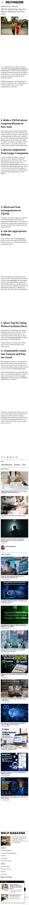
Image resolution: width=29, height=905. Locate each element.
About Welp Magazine (6, 850)
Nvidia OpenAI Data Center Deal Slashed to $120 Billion (14, 675)
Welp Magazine (11, 546)
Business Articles (6, 6)
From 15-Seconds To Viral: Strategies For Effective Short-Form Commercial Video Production (13, 540)
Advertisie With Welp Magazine (9, 853)
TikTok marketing (20, 238)
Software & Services (6, 869)
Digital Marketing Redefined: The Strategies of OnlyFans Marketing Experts (14, 491)
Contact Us (3, 855)
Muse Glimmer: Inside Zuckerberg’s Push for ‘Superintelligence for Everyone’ (13, 724)
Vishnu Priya (5, 677)
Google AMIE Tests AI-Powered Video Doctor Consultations (13, 699)
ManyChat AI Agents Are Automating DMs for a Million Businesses (14, 773)
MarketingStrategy (7, 464)
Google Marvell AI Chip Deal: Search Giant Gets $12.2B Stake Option (14, 601)
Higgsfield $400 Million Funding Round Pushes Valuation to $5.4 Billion (13, 626)
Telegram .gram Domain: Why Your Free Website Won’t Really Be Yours (12, 577)
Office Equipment (5, 866)
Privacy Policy (4, 858)
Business (3, 871)
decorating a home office (14, 337)
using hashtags (13, 280)
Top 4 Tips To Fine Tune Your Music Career (13, 515)
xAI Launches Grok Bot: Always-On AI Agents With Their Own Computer (13, 650)
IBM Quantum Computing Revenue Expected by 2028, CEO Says (14, 797)
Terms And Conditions (6, 860)
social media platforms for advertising (17, 69)
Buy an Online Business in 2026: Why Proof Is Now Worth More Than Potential (14, 748)
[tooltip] (2, 457)
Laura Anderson (6, 579)
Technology (4, 874)
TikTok (24, 464)
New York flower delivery (13, 164)
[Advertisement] (14, 51)
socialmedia (17, 464)
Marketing (15, 6)
